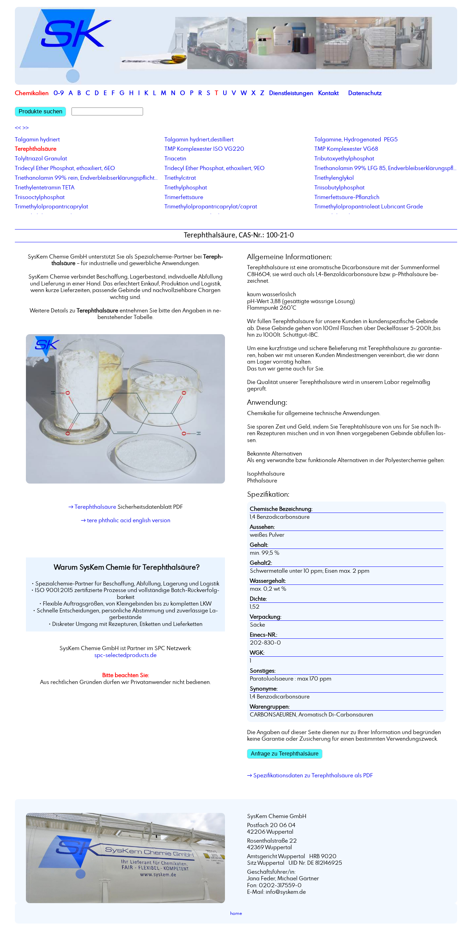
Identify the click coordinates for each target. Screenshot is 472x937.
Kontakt (328, 93)
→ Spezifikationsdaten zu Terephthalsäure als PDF (310, 775)
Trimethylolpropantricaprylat (51, 206)
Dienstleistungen (291, 93)
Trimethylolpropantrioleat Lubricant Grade (368, 206)
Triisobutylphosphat (339, 187)
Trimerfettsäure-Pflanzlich (346, 197)
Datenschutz (365, 93)
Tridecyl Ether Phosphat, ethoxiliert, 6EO (65, 168)
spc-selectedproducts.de (125, 655)
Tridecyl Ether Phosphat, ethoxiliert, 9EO (214, 168)
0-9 (59, 93)
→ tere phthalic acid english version (125, 520)
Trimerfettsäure (183, 197)
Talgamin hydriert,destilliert (199, 139)
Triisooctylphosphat (40, 197)
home (236, 913)
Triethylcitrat (180, 177)
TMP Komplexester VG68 (346, 148)
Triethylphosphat (185, 187)
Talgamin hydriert (37, 139)
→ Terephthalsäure (92, 506)
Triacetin (175, 158)
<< (18, 127)
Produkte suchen (40, 111)
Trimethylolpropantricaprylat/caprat (210, 206)
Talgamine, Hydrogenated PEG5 (356, 139)
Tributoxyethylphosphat (344, 158)
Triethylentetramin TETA (44, 187)
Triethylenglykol (334, 177)
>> (25, 127)
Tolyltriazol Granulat (41, 158)
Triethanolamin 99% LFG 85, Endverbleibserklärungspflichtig (385, 168)
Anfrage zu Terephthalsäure (285, 754)
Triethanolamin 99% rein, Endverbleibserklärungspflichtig (86, 177)
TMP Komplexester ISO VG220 (204, 148)
